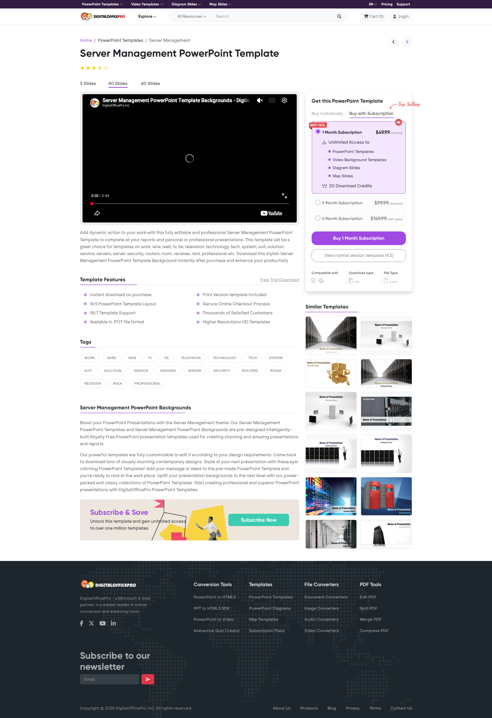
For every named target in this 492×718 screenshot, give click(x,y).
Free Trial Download (279, 280)
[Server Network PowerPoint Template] (331, 453)
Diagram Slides (184, 4)
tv (150, 358)
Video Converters (321, 630)
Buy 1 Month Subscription (358, 238)
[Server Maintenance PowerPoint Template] (386, 453)
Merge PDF (371, 619)
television (191, 358)
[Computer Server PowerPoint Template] (331, 335)
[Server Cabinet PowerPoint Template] (386, 411)
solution (113, 371)
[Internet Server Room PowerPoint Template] (386, 373)
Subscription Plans (266, 630)
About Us (282, 708)
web (132, 358)
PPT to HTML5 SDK (212, 608)
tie (166, 358)
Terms (375, 708)
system (276, 358)
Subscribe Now (258, 520)
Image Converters (321, 608)
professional (147, 384)
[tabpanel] (189, 158)
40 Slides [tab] (118, 83)
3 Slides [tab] (88, 83)
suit (88, 371)
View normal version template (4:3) (358, 255)
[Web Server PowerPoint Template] (386, 496)
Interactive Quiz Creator (217, 630)
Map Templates (263, 619)
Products (309, 708)
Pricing (387, 4)
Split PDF (368, 608)
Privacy (353, 708)
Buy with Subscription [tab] (371, 113)
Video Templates (145, 4)
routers (250, 371)
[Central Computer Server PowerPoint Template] (331, 411)
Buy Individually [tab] (327, 113)
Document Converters (325, 597)
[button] (401, 16)
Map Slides (218, 4)
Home (86, 40)
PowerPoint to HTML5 (215, 597)
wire (111, 358)
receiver (92, 384)
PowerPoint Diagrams (270, 608)
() (376, 16)
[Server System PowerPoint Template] (386, 335)
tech (252, 358)
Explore (145, 16)
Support (403, 4)
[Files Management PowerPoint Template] (331, 373)
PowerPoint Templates (100, 4)
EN (371, 4)
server (194, 371)
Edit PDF (368, 597)
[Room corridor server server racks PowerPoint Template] (331, 496)
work (89, 358)
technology (224, 358)
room (275, 371)
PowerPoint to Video (214, 619)
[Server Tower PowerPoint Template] (386, 534)
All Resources (189, 16)
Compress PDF (374, 630)
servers (168, 371)
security (221, 371)
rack (117, 384)
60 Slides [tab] (150, 83)
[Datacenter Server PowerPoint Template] (331, 534)
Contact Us (401, 708)
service (141, 371)
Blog (331, 708)
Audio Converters (321, 619)
